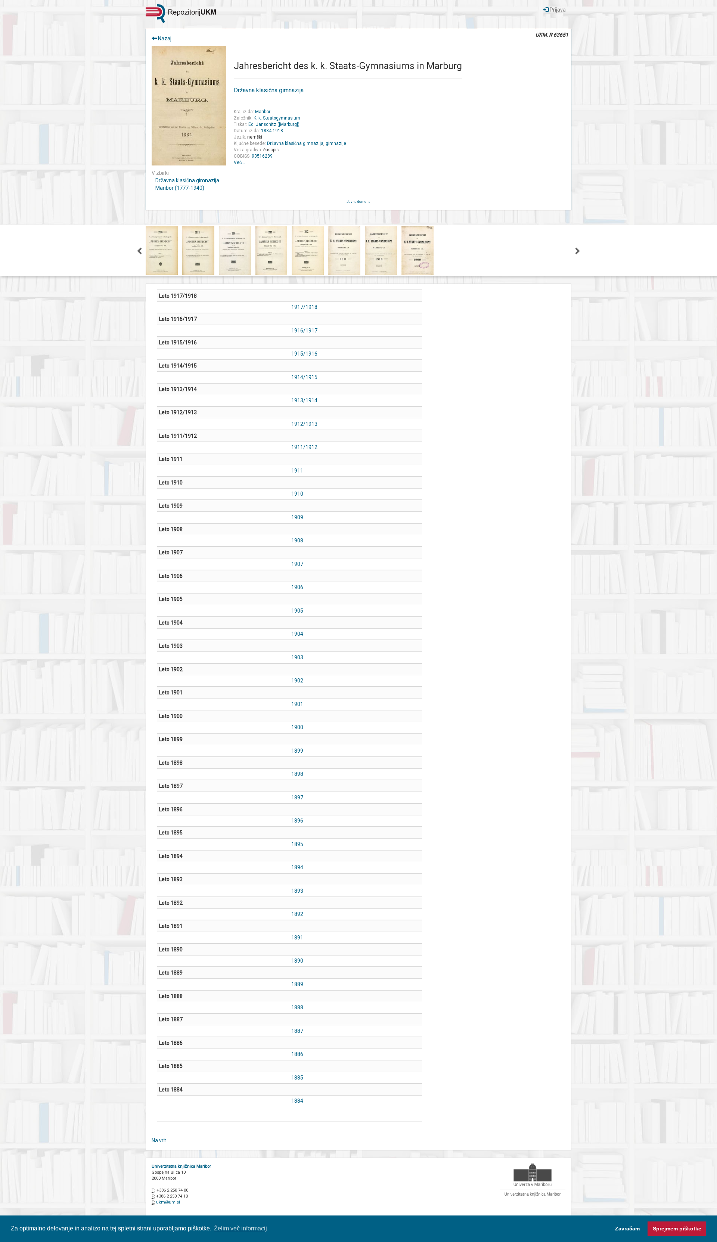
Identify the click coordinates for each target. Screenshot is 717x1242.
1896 (297, 821)
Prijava (557, 10)
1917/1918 (304, 307)
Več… (239, 162)
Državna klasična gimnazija (269, 90)
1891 (297, 938)
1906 (297, 587)
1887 (297, 1031)
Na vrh (159, 1140)
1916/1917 (304, 331)
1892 (297, 914)
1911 (297, 471)
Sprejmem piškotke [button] (677, 1229)
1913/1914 (304, 400)
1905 (297, 611)
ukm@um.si (168, 1202)
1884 (297, 1101)
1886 (297, 1054)
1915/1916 (304, 354)
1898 (297, 774)
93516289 (262, 156)
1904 (297, 634)
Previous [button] (140, 250)
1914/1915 (304, 377)
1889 (297, 984)
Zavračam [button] (627, 1229)
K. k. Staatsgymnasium (277, 118)
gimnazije (336, 143)
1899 (297, 751)
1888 (297, 1007)
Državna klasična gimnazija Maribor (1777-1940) (187, 184)
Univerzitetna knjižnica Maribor (181, 1166)
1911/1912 (304, 447)
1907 (297, 564)
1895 (297, 844)
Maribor (262, 111)
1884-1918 (272, 130)
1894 (297, 867)
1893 (297, 891)
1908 (297, 540)
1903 (297, 657)
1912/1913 (304, 424)
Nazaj (164, 38)
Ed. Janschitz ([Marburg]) (273, 124)
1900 (297, 727)
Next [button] (577, 250)
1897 (297, 797)
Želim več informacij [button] (240, 1228)
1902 (297, 681)
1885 (297, 1078)
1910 (297, 494)
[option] (162, 250)
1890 (297, 961)
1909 (297, 517)
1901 (297, 704)
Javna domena (358, 201)
